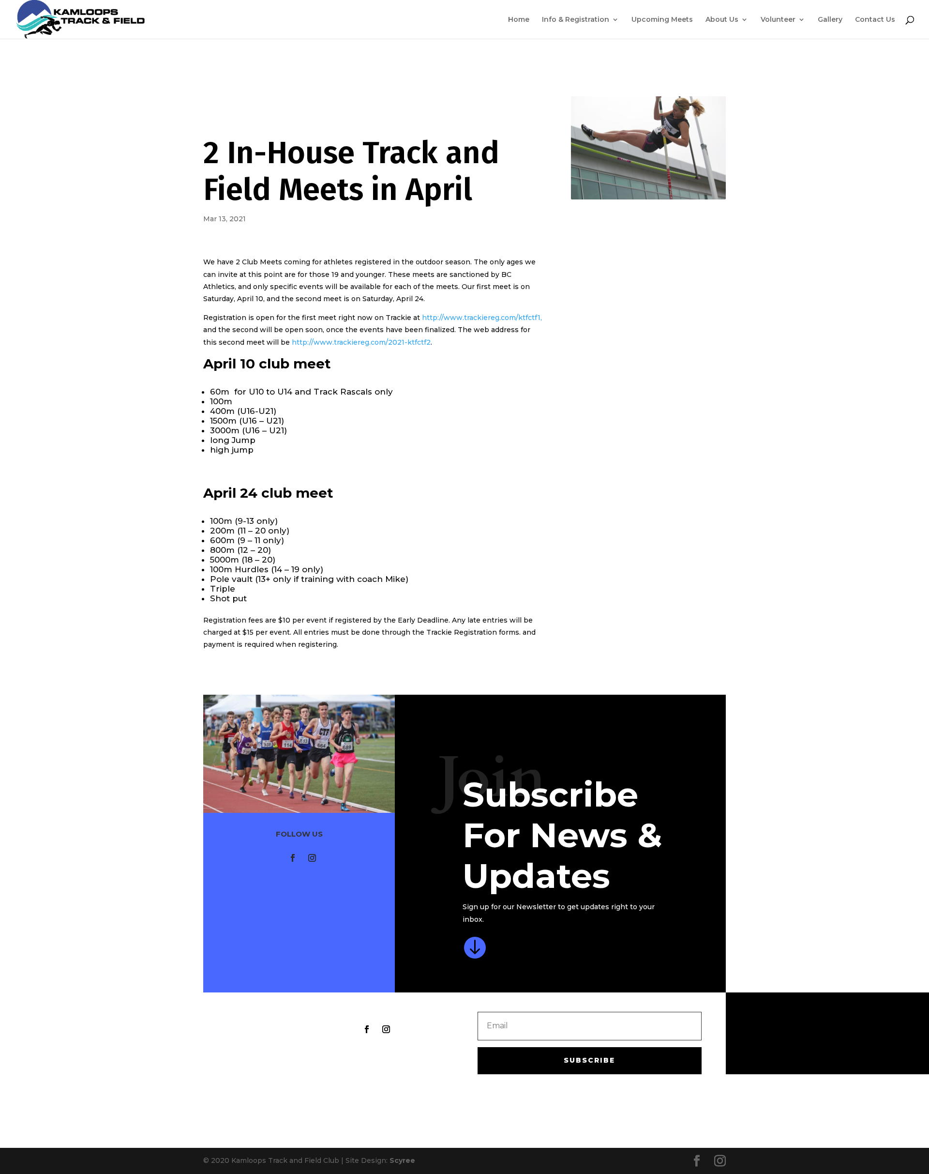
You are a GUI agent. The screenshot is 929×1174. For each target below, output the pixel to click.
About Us (721, 20)
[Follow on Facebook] (292, 858)
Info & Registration (575, 20)
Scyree (402, 1160)
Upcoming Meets (662, 20)
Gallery (830, 20)
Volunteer (778, 20)
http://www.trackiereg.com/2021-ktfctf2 (361, 342)
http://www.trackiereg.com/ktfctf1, (482, 317)
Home (518, 20)
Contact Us (875, 20)
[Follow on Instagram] (312, 858)
